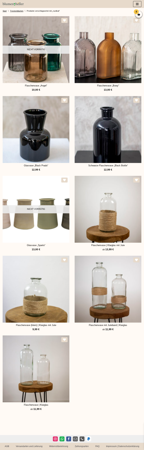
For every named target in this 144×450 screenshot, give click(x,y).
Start (5, 11)
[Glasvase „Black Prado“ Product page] (36, 129)
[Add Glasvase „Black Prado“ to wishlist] (64, 100)
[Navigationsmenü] (137, 4)
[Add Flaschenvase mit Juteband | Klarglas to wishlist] (136, 259)
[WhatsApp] (62, 438)
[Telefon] (82, 438)
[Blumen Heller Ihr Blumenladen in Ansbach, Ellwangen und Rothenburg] (13, 3)
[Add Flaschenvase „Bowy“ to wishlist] (136, 20)
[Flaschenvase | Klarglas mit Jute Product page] (108, 209)
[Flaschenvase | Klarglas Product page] (36, 368)
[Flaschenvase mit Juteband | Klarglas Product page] (108, 289)
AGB (7, 446)
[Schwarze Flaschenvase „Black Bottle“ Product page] (108, 129)
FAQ (97, 446)
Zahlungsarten (82, 446)
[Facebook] (68, 438)
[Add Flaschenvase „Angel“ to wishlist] (64, 20)
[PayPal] (88, 438)
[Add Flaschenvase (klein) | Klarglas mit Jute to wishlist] (64, 259)
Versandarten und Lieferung (29, 446)
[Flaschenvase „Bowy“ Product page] (108, 49)
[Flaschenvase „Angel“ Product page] (36, 49)
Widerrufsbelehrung (58, 446)
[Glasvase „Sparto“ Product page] (36, 209)
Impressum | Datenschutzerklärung (122, 446)
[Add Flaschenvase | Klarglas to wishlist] (64, 339)
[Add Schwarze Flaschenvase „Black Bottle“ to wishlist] (136, 100)
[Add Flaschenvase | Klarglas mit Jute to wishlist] (136, 180)
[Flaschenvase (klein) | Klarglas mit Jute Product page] (36, 289)
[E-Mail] (75, 438)
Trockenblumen (16, 11)
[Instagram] (55, 438)
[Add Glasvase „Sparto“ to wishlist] (64, 180)
